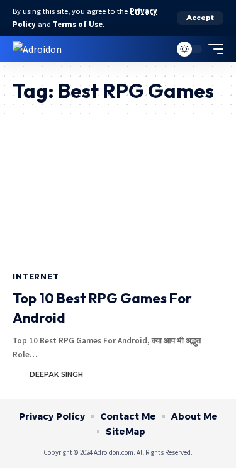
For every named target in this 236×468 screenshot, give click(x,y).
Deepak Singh (56, 374)
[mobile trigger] (212, 49)
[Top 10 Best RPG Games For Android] (118, 201)
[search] (158, 49)
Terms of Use (78, 24)
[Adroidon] (37, 49)
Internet (36, 276)
